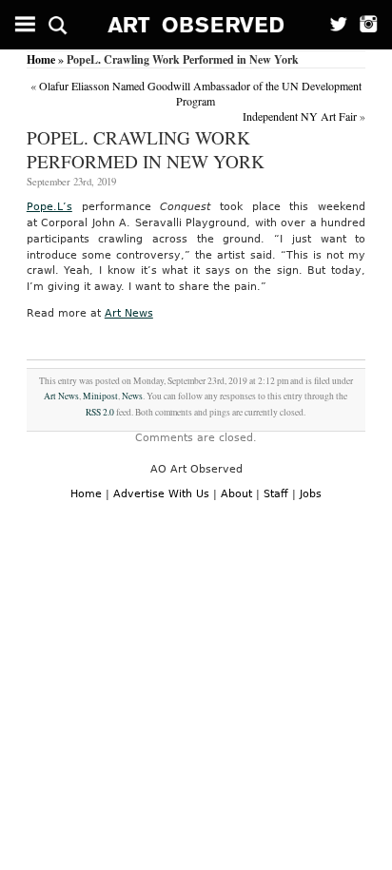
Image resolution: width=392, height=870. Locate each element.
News (132, 396)
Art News (129, 313)
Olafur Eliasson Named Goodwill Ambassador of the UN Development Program (200, 93)
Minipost (100, 396)
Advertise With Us (161, 494)
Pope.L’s (49, 207)
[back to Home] (196, 24)
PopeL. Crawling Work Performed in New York (146, 149)
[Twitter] (332, 24)
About (236, 494)
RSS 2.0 (100, 412)
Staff (276, 494)
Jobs (311, 494)
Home (41, 59)
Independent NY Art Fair (300, 116)
